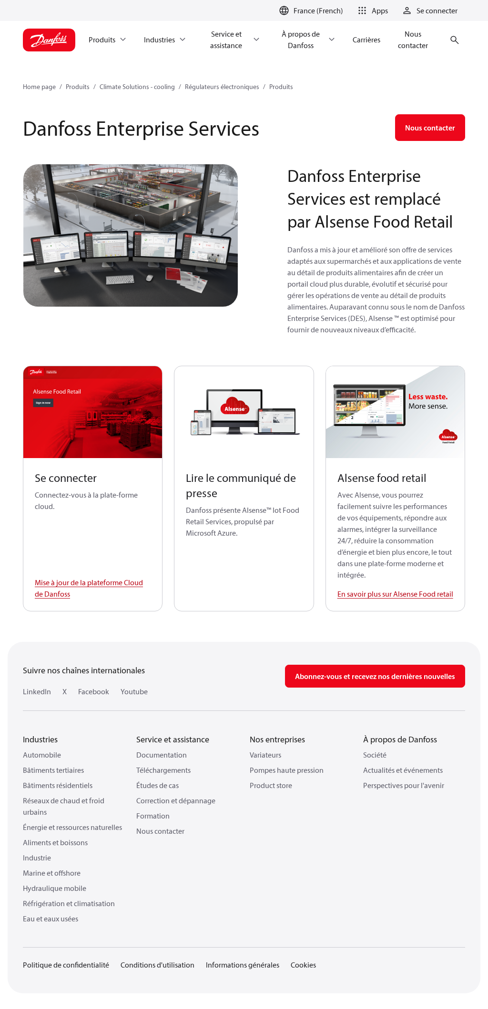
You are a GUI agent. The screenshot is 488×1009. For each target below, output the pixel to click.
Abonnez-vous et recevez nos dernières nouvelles (375, 676)
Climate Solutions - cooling (137, 86)
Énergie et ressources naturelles (72, 827)
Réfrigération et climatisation (69, 903)
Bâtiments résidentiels (57, 785)
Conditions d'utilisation (157, 964)
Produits (78, 86)
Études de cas (157, 785)
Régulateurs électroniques (222, 86)
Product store (271, 785)
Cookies (303, 964)
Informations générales (242, 964)
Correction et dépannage (175, 800)
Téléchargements (163, 770)
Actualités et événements (403, 770)
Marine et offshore (52, 873)
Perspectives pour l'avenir (403, 785)
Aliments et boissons (55, 842)
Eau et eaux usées (50, 918)
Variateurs (265, 754)
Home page (39, 86)
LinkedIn (37, 691)
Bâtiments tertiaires (53, 770)
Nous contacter (160, 831)
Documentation (161, 754)
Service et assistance (172, 739)
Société (374, 754)
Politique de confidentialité (66, 964)
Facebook (93, 691)
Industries (40, 739)
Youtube (134, 691)
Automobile (42, 754)
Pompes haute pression (287, 770)
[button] (371, 10)
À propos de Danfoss (400, 739)
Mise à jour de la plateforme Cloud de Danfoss (89, 588)
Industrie (37, 857)
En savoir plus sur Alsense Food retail (395, 594)
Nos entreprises (277, 739)
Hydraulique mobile (54, 888)
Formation (153, 815)
